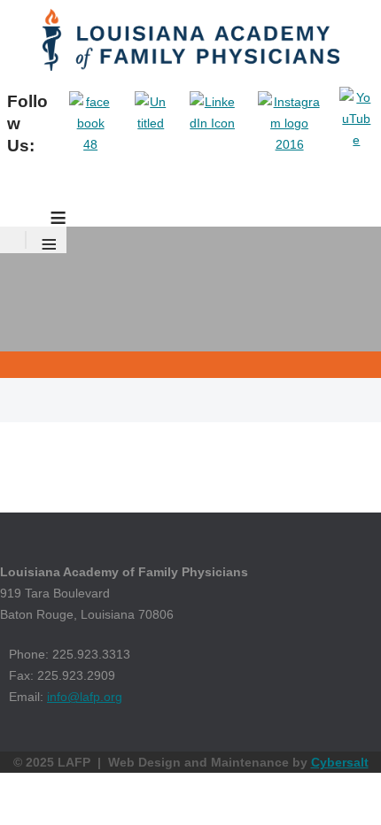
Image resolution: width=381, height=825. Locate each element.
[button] (341, 785)
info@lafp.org (84, 697)
